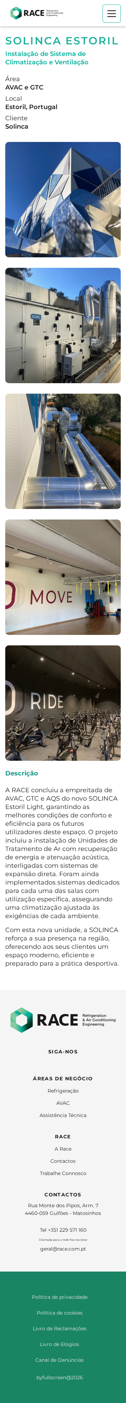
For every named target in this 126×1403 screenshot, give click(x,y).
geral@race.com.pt (63, 1249)
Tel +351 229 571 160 (63, 1230)
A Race (63, 1149)
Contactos (63, 1161)
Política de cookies (60, 1313)
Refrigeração (63, 1091)
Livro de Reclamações (59, 1328)
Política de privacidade (60, 1297)
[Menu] (112, 14)
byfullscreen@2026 (59, 1377)
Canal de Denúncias (59, 1360)
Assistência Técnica (63, 1115)
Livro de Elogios (59, 1344)
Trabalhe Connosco (63, 1173)
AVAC (63, 1103)
